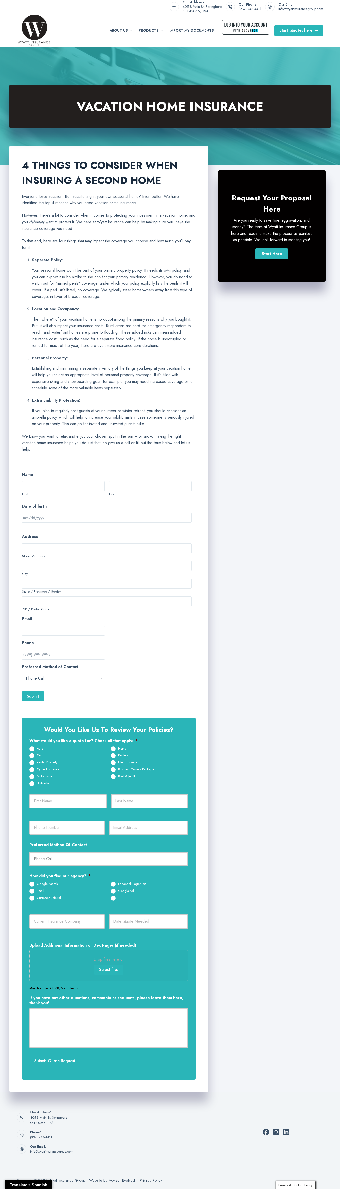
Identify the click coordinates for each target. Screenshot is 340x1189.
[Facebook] (266, 1132)
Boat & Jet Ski (127, 776)
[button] (271, 253)
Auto (40, 748)
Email (40, 891)
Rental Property (47, 762)
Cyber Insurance (48, 769)
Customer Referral (49, 898)
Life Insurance (127, 762)
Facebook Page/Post (132, 884)
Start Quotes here (295, 30)
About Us (119, 30)
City (25, 573)
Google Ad (126, 891)
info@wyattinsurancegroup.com (300, 8)
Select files (108, 969)
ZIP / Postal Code (35, 609)
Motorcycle (44, 776)
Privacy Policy (151, 1180)
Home (122, 748)
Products (149, 30)
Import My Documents (192, 30)
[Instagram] (276, 1132)
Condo (41, 755)
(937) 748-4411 (250, 8)
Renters (123, 755)
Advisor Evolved (122, 1180)
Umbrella (43, 783)
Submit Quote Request (54, 1061)
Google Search (47, 884)
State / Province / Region (42, 591)
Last (112, 494)
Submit (33, 696)
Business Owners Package (136, 769)
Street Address (33, 556)
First (25, 494)
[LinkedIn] (286, 1132)
